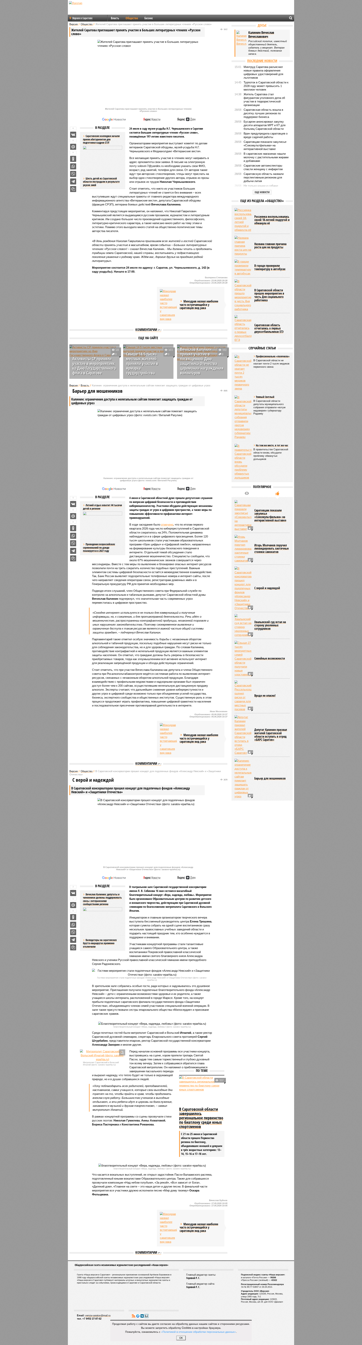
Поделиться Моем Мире (73, 147)
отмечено (167, 524)
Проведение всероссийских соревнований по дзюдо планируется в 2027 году (99, 547)
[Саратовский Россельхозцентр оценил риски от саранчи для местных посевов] (243, 695)
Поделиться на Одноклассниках (73, 159)
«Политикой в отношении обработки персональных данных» (198, 1331)
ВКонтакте (142, 1316)
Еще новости (262, 192)
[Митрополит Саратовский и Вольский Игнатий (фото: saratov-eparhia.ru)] (102, 1055)
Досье (262, 25)
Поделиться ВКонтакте (73, 135)
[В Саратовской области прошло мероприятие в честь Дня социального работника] (243, 295)
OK (181, 1338)
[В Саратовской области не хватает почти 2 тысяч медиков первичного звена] (243, 372)
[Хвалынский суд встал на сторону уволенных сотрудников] (243, 625)
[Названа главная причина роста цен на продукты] (243, 246)
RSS (133, 1316)
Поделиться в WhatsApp (73, 166)
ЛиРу (146, 1316)
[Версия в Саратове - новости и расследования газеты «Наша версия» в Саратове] (93, 9)
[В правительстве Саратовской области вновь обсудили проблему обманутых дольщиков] (243, 462)
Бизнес (148, 18)
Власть (115, 18)
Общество (132, 18)
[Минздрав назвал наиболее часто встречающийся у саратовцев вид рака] (168, 305)
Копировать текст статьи (73, 189)
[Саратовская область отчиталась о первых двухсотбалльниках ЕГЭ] (243, 328)
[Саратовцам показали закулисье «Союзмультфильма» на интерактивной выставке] (243, 515)
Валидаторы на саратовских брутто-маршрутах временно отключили (100, 943)
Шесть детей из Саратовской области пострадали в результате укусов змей (101, 182)
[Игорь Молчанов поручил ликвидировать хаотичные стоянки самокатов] (243, 549)
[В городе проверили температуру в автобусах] (243, 267)
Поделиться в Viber (73, 174)
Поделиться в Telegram (73, 181)
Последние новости (262, 60)
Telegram (138, 1316)
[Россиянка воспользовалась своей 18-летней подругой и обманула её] (243, 220)
